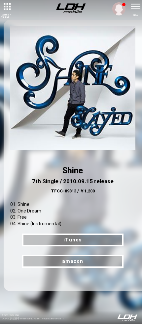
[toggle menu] (135, 6)
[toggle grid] (6, 6)
